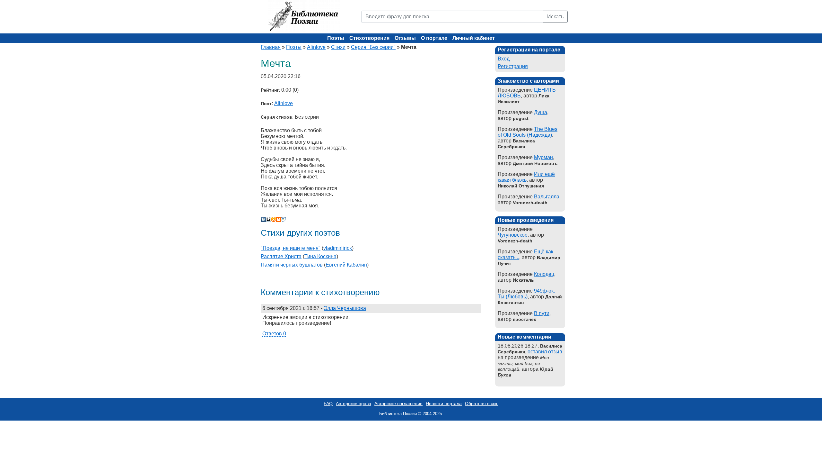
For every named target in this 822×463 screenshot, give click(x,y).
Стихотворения (369, 38)
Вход (504, 58)
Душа (540, 112)
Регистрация (513, 66)
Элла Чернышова (345, 308)
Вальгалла (546, 196)
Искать (555, 16)
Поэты (335, 38)
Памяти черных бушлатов (292, 265)
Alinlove (316, 47)
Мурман (543, 157)
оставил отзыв (545, 351)
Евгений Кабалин (346, 265)
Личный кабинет (473, 38)
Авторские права (353, 403)
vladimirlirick (337, 248)
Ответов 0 (274, 333)
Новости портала (444, 403)
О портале (434, 38)
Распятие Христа (281, 256)
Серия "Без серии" (373, 47)
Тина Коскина (320, 256)
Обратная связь (481, 403)
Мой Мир (273, 219)
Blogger (278, 219)
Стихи (338, 47)
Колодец (544, 274)
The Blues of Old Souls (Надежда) (527, 132)
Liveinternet (268, 219)
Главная (271, 47)
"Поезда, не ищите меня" (290, 248)
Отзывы (405, 38)
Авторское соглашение (398, 403)
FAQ (328, 403)
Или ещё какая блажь (526, 177)
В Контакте (263, 219)
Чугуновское (513, 235)
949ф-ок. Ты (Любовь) (526, 293)
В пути (541, 313)
